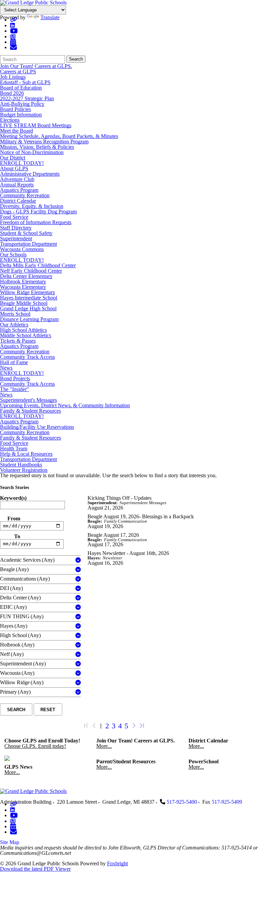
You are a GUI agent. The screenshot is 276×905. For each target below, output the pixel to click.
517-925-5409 (227, 802)
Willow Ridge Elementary (27, 292)
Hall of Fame (14, 362)
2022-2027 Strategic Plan (27, 98)
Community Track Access (27, 357)
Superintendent (16, 238)
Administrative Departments (30, 174)
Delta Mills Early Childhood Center (38, 265)
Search (76, 59)
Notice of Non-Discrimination (32, 152)
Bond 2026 (12, 93)
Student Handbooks (21, 464)
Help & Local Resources (26, 454)
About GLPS (14, 168)
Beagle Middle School (23, 303)
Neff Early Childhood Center (31, 271)
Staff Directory (16, 228)
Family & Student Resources (30, 411)
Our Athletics (14, 324)
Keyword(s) (13, 498)
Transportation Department (28, 244)
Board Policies (15, 109)
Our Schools (13, 254)
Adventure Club (17, 179)
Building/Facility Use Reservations (37, 427)
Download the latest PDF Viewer (35, 869)
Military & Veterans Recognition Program (44, 141)
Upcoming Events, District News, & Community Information (65, 405)
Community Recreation (24, 195)
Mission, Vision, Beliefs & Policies (37, 147)
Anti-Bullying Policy (22, 104)
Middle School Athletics (25, 335)
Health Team (13, 448)
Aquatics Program (19, 190)
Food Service (14, 217)
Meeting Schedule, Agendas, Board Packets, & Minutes (59, 136)
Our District (12, 158)
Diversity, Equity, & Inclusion (31, 206)
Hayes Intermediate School (28, 298)
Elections (10, 120)
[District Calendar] (13, 42)
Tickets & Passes (18, 341)
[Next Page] (134, 726)
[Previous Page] (94, 726)
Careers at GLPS (18, 71)
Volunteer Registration (23, 470)
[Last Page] (142, 726)
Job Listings (13, 77)
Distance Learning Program (29, 319)
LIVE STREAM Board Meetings (35, 125)
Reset (47, 709)
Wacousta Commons (22, 249)
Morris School (15, 314)
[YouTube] (14, 31)
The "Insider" (14, 389)
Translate (50, 17)
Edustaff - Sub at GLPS (25, 82)
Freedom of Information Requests (35, 222)
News (6, 368)
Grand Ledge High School (28, 308)
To (17, 536)
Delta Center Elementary (26, 276)
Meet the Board (16, 131)
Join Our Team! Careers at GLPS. (36, 66)
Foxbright (117, 863)
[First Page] (86, 726)
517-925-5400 (182, 802)
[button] (78, 560)
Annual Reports (17, 184)
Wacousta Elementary (23, 287)
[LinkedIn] (12, 25)
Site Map (9, 842)
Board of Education (21, 88)
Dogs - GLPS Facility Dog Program (38, 211)
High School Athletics (23, 330)
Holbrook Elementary (23, 281)
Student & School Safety (26, 233)
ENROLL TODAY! (22, 163)
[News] (12, 36)
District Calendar (18, 201)
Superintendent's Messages (28, 400)
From (13, 518)
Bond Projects (15, 378)
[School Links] (13, 20)
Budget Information (21, 114)
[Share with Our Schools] (13, 47)
